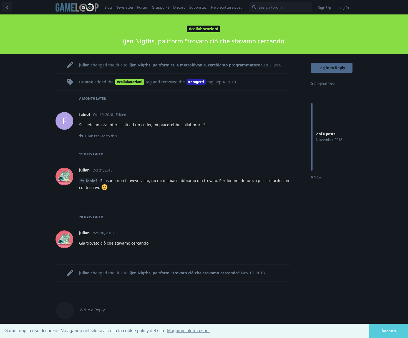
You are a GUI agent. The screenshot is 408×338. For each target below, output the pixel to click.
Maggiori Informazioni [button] (188, 330)
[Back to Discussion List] (7, 7)
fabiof (91, 180)
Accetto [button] (388, 331)
